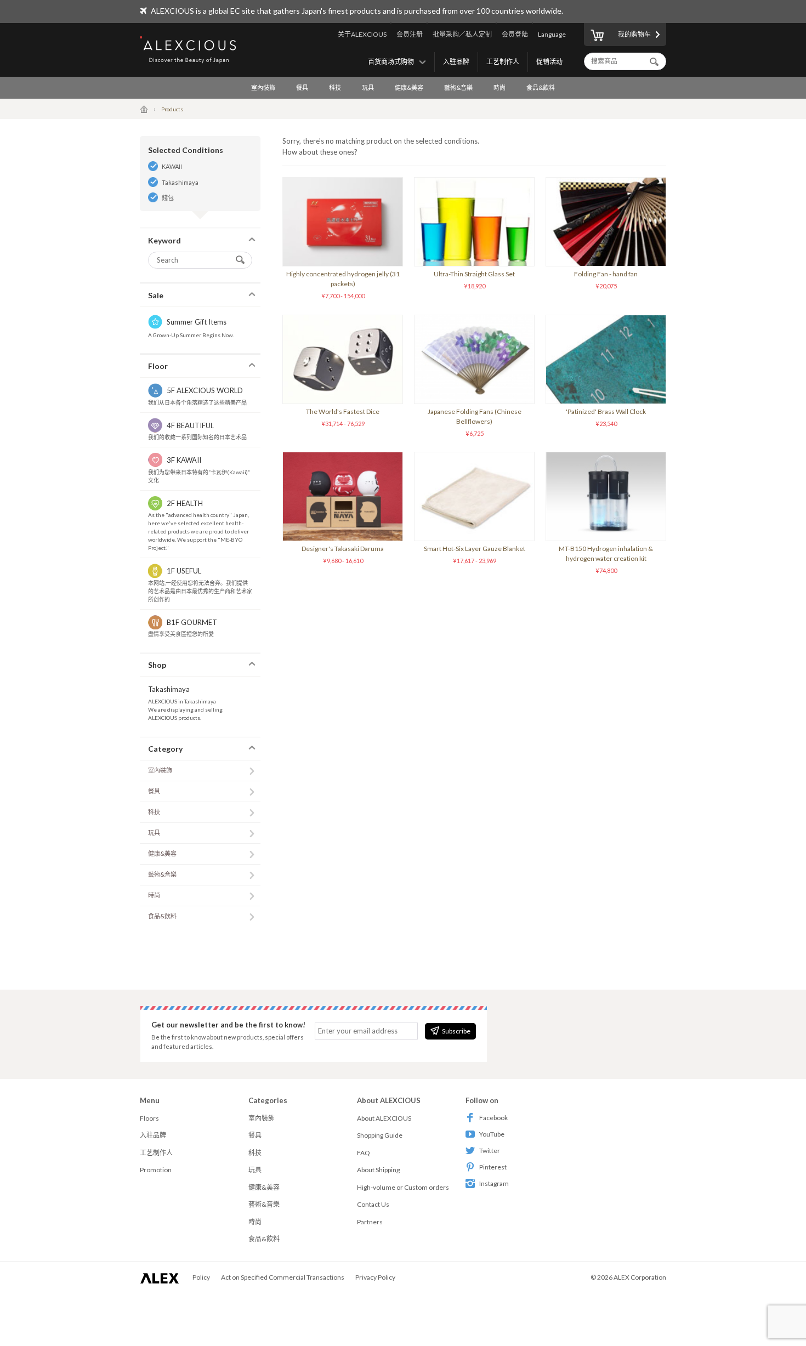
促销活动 (549, 62)
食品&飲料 (540, 87)
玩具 (368, 87)
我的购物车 (634, 34)
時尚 (499, 87)
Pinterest (493, 1167)
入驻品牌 (456, 62)
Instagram (494, 1183)
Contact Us (373, 1204)
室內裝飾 (263, 87)
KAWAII (172, 166)
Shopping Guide (379, 1135)
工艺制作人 (502, 62)
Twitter (489, 1150)
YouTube (491, 1134)
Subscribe (456, 1031)
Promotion (156, 1170)
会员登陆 (515, 34)
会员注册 (409, 34)
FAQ (363, 1153)
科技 (335, 87)
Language (552, 34)
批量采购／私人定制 (462, 34)
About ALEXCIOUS (384, 1118)
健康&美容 (409, 87)
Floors (149, 1118)
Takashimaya (180, 182)
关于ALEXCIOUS (362, 34)
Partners (370, 1222)
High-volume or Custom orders (403, 1187)
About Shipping (378, 1170)
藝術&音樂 (458, 87)
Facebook (493, 1118)
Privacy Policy (375, 1277)
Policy (201, 1277)
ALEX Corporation (640, 1277)
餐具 (302, 87)
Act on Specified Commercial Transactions (282, 1277)
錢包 (168, 197)
